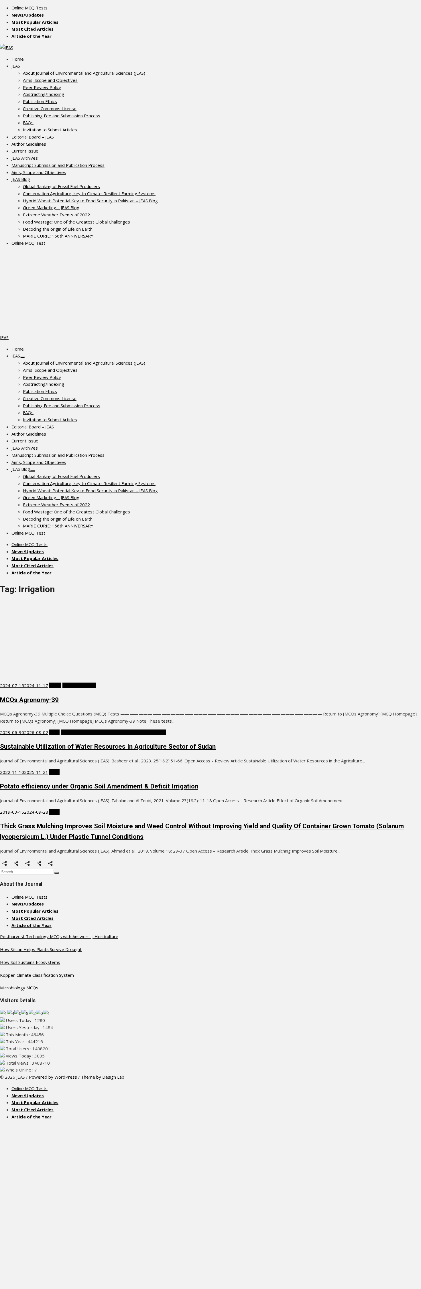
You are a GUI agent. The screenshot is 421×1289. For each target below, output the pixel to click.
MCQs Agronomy (79, 685)
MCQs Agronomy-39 (29, 699)
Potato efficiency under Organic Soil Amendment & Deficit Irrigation (99, 786)
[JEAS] (6, 47)
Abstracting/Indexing (43, 94)
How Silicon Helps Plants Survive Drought (41, 949)
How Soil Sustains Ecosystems (30, 962)
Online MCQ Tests (29, 8)
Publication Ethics (40, 101)
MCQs (55, 685)
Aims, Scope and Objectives (50, 80)
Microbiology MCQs (19, 988)
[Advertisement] (210, 291)
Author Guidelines (28, 144)
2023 (54, 732)
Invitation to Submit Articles (50, 130)
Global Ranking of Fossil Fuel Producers (61, 186)
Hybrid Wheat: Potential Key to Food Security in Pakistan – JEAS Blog (90, 200)
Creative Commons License (49, 108)
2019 (54, 812)
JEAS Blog (20, 179)
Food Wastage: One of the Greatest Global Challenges (76, 222)
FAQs (28, 122)
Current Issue (24, 151)
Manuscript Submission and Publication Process (58, 165)
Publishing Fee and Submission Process (61, 115)
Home (17, 59)
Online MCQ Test (28, 243)
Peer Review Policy (42, 87)
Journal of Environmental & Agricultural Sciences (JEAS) (113, 732)
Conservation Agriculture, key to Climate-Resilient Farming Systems (89, 193)
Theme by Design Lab (102, 1077)
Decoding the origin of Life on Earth (58, 229)
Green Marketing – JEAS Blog (51, 207)
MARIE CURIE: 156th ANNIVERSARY (58, 236)
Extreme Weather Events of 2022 (56, 215)
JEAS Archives (24, 158)
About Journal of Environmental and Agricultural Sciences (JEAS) (84, 73)
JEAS (15, 66)
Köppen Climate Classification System (37, 975)
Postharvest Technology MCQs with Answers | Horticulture (59, 936)
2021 (54, 772)
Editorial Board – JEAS (32, 137)
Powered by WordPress (53, 1077)
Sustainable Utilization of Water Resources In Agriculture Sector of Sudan (108, 746)
